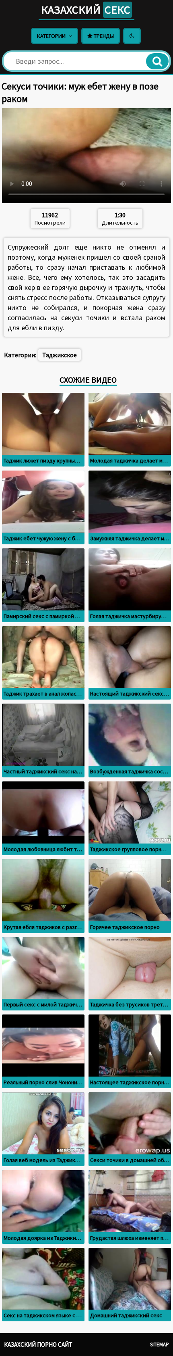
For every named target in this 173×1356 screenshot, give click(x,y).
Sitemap (159, 1344)
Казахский (85, 9)
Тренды (103, 36)
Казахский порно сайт (38, 1344)
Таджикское (59, 355)
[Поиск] (157, 61)
